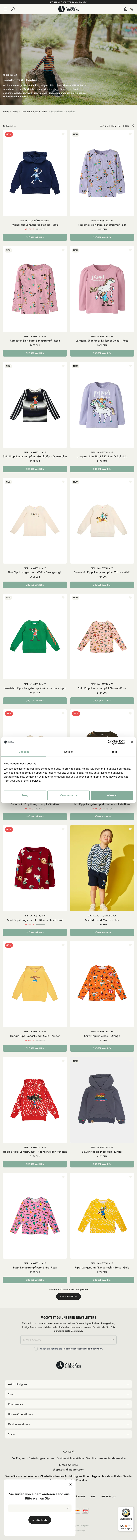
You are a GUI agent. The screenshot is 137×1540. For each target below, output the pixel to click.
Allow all (112, 795)
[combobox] (40, 1508)
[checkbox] (36, 1348)
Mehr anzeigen (68, 1296)
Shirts (44, 111)
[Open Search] (14, 9)
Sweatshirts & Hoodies (63, 111)
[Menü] (132, 1509)
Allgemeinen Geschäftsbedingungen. (83, 1348)
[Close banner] (132, 742)
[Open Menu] (5, 9)
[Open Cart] (130, 9)
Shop (15, 111)
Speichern (39, 1519)
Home (6, 111)
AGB (93, 1496)
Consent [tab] (24, 751)
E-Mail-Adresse (68, 1464)
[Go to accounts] (124, 9)
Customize (66, 795)
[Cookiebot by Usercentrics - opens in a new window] (110, 742)
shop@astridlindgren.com (68, 1469)
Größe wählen (35, 237)
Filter (126, 126)
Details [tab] (68, 751)
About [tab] (113, 751)
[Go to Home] (68, 9)
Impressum (108, 1496)
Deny (25, 795)
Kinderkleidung (30, 111)
